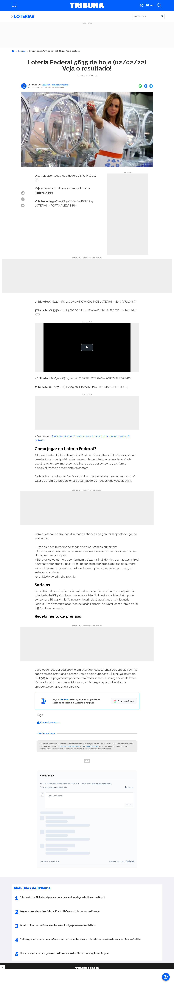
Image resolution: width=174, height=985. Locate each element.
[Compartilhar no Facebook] (145, 86)
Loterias (24, 16)
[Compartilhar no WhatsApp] (140, 86)
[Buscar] (162, 16)
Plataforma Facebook (90, 746)
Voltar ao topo (47, 733)
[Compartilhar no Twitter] (151, 86)
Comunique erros (50, 722)
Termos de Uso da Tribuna (69, 746)
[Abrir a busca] (159, 5)
